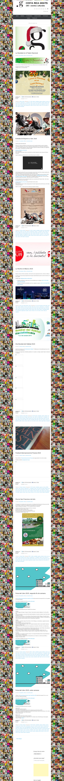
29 (32, 230)
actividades (37, 101)
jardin (36, 419)
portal (24, 105)
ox (43, 234)
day (35, 102)
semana (37, 105)
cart (23, 231)
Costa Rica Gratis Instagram (47, 9)
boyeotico (47, 230)
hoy (23, 234)
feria (40, 654)
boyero (17, 231)
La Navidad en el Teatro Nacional (27, 53)
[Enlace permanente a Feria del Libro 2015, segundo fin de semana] (33, 578)
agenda (40, 101)
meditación (31, 729)
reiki (26, 731)
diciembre (39, 102)
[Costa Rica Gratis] (32, 4)
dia (37, 102)
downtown (24, 418)
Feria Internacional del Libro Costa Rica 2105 (25, 598)
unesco (19, 236)
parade (48, 234)
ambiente (43, 101)
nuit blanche (19, 310)
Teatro (40, 105)
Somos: (28, 18)
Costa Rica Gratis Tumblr (45, 9)
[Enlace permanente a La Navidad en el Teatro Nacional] (33, 38)
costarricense (22, 102)
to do (44, 105)
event (48, 102)
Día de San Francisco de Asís (25, 499)
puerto (24, 731)
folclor (39, 232)
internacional (28, 655)
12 (28, 101)
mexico (37, 729)
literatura (39, 655)
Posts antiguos (19, 738)
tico (42, 105)
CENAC (47, 487)
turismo (42, 310)
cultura (31, 102)
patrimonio (21, 235)
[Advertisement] (41, 770)
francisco (35, 558)
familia (34, 232)
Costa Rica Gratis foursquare (43, 9)
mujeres (44, 655)
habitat (25, 419)
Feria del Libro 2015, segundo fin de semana (31, 593)
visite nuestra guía (31, 601)
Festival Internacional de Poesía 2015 (28, 453)
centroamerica (24, 653)
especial (46, 102)
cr (25, 102)
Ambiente (21, 415)
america (46, 651)
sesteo (40, 235)
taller (28, 420)
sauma (27, 492)
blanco (31, 306)
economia (22, 654)
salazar (21, 492)
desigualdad (28, 727)
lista (29, 234)
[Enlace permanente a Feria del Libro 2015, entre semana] (33, 675)
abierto (34, 101)
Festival (24, 305)
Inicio (17, 15)
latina (31, 655)
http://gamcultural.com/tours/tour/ (26, 278)
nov (16, 310)
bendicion (17, 557)
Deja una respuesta (21, 106)
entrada (43, 102)
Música (21, 101)
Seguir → (23, 717)
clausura (17, 488)
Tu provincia (29, 15)
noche (35, 309)
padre (45, 729)
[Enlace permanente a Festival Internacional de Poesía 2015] (33, 438)
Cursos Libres (37, 15)
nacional (19, 105)
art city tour (26, 306)
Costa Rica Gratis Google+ (39, 9)
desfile (19, 232)
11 (35, 305)
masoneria (27, 729)
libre (28, 234)
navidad (22, 105)
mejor (16, 105)
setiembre (35, 656)
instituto (47, 489)
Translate (34, 18)
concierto (30, 653)
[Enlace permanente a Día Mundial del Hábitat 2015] (33, 329)
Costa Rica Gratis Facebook (35, 9)
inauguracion (43, 489)
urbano (40, 420)
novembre (37, 234)
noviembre (41, 234)
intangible (25, 234)
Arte (20, 305)
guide (18, 234)
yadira (22, 732)
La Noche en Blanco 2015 (24, 269)
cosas (25, 231)
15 (29, 230)
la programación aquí (26, 459)
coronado (22, 557)
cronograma (28, 102)
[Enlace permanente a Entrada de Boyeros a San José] (33, 123)
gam (42, 232)
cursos (34, 102)
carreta (21, 231)
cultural (46, 231)
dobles (33, 727)
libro (35, 655)
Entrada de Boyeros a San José (26, 138)
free (40, 232)
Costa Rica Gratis (29, 55)
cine (27, 653)
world (21, 236)
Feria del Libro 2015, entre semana (27, 690)
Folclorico (21, 230)
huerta (29, 419)
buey (19, 231)
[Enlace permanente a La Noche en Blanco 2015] (33, 253)
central (21, 653)
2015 (31, 101)
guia (16, 234)
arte (46, 101)
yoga (42, 420)
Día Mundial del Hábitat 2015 (25, 344)
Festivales (45, 15)
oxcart (45, 234)
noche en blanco (39, 309)
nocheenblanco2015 (45, 309)
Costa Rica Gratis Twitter (37, 9)
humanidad (32, 419)
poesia (17, 656)
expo (37, 308)
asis (49, 556)
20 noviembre (41, 305)
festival (36, 232)
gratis (44, 232)
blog (48, 101)
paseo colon (17, 235)
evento (31, 232)
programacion (28, 105)
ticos (44, 656)
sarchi (35, 235)
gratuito (47, 232)
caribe (18, 653)
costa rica (18, 102)
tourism (46, 105)
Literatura (24, 487)
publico (32, 105)
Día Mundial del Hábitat (29, 349)
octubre (47, 419)
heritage (20, 234)
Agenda (22, 15)
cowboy (36, 231)
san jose (34, 105)
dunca (35, 727)
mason (25, 729)
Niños (23, 101)
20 (37, 305)
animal (45, 556)
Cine (22, 305)
